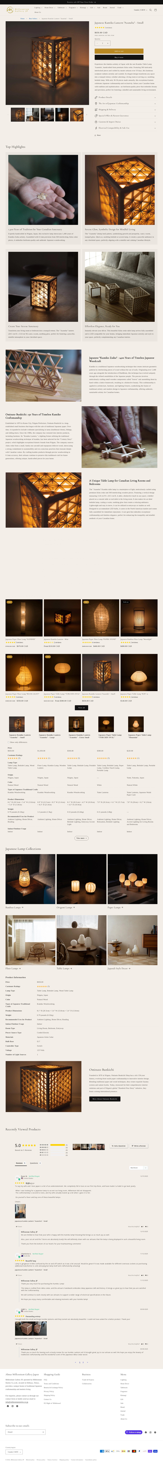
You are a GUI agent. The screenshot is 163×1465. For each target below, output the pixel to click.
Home (23, 18)
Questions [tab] (34, 1163)
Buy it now (119, 57)
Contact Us (47, 1399)
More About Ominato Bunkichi (105, 1099)
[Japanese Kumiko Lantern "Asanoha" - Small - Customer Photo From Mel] (77, 1147)
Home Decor (125, 1384)
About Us (124, 1419)
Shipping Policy (49, 1395)
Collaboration (87, 1384)
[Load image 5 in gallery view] (77, 115)
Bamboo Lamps (13, 907)
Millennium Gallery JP (17, 1460)
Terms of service (52, 1459)
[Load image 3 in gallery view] (47, 115)
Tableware (124, 1387)
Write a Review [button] (140, 1146)
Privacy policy (41, 1459)
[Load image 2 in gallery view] (32, 115)
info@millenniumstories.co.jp (17, 1402)
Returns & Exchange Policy (53, 1387)
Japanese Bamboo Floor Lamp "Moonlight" (136, 639)
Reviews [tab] (19, 1163)
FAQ (45, 1380)
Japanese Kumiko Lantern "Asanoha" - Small (98, 694)
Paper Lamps (114, 907)
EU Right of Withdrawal (52, 1403)
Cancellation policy (91, 1459)
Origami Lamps (64, 907)
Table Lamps (63, 968)
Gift (122, 1399)
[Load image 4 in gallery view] (62, 115)
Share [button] (99, 135)
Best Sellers (33, 18)
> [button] (87, 1362)
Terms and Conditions (51, 1384)
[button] (38, 7)
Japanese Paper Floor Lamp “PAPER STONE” (99, 639)
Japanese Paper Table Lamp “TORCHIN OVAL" (62, 694)
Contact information (77, 1459)
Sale (122, 1403)
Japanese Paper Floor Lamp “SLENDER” (20, 639)
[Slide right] (86, 114)
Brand (123, 1407)
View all (81, 708)
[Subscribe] (42, 1432)
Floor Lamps (12, 968)
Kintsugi (123, 1395)
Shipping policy (64, 1459)
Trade (123, 1415)
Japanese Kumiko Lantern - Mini (56, 639)
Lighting (124, 1380)
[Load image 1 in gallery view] (18, 115)
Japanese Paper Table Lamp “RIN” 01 (134, 694)
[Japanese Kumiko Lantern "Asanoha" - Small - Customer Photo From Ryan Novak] (93, 1147)
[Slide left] (8, 114)
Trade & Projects (88, 1380)
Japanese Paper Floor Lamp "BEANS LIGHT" (22, 694)
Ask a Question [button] (120, 1146)
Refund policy (30, 1459)
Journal (123, 1411)
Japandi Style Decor (118, 968)
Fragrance (124, 1391)
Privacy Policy (49, 1391)
